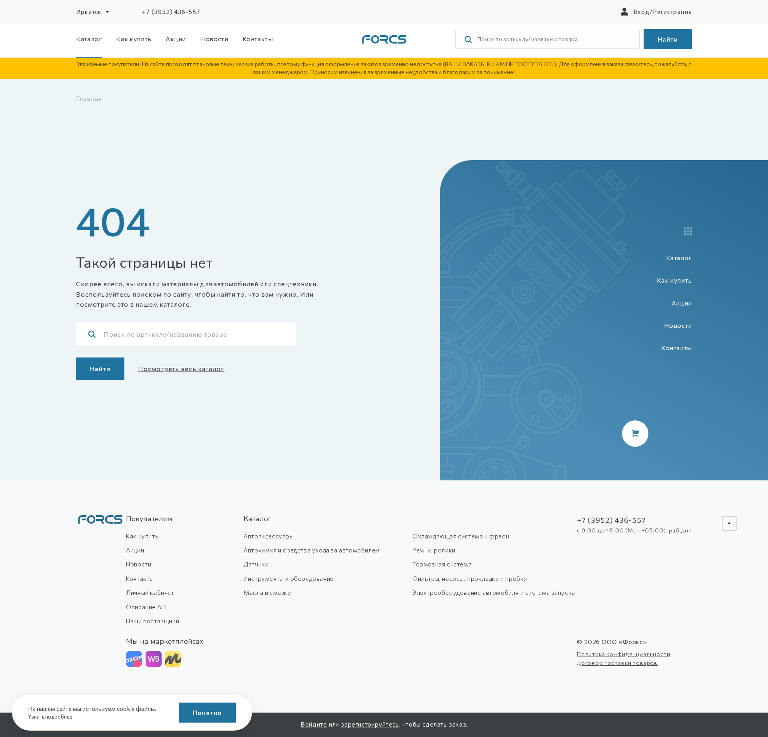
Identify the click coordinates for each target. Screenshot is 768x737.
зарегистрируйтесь (370, 725)
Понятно (207, 712)
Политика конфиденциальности (623, 654)
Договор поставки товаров (617, 662)
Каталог (89, 38)
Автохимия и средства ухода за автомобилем (312, 550)
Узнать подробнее (50, 716)
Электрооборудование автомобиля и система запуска (493, 592)
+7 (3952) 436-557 (171, 11)
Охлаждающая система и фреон (460, 536)
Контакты (257, 38)
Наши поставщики (152, 621)
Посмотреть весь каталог (181, 368)
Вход (642, 11)
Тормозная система (442, 564)
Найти (668, 39)
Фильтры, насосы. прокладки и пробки (469, 578)
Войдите (313, 725)
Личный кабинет (150, 592)
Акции (176, 38)
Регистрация (672, 11)
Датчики (256, 564)
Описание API (146, 606)
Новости (214, 38)
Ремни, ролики (434, 550)
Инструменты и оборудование (289, 578)
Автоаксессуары (269, 536)
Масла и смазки (267, 592)
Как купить (133, 38)
